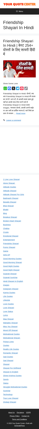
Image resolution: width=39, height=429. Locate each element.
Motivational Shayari (11, 338)
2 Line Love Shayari (11, 179)
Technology (8, 394)
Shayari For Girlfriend (12, 368)
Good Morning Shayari (12, 262)
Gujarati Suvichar (10, 277)
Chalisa (6, 228)
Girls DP (6, 255)
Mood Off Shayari (10, 330)
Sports (6, 379)
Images (6, 285)
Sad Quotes (8, 357)
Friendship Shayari (11, 244)
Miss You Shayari (10, 327)
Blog (5, 213)
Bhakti (5, 210)
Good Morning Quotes (12, 259)
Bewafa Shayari (9, 202)
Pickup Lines (8, 342)
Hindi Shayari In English (13, 281)
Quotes (6, 345)
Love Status (8, 311)
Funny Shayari (9, 247)
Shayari (6, 364)
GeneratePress (19, 425)
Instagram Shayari (10, 289)
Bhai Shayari (8, 206)
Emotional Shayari (10, 236)
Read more (20, 113)
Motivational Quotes (11, 334)
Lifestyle (6, 300)
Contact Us (25, 416)
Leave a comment (13, 120)
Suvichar (6, 391)
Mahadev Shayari (10, 323)
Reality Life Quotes (11, 349)
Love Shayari (8, 308)
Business (7, 225)
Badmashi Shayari (10, 198)
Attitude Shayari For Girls (13, 194)
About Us (11, 412)
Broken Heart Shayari (12, 221)
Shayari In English (10, 372)
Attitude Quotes (9, 187)
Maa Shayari (8, 319)
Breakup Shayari (10, 217)
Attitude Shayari (9, 191)
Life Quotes (8, 296)
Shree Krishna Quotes (12, 376)
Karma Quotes (9, 293)
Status (5, 383)
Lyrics (5, 315)
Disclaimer (20, 412)
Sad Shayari (8, 361)
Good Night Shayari (11, 270)
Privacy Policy (15, 416)
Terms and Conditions (19, 419)
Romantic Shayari (10, 353)
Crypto (6, 232)
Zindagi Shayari (9, 402)
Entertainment (9, 240)
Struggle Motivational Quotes (15, 387)
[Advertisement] (19, 150)
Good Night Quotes (11, 266)
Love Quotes (8, 304)
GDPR (28, 412)
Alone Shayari (9, 183)
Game (5, 251)
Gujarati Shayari (10, 274)
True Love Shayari (10, 398)
